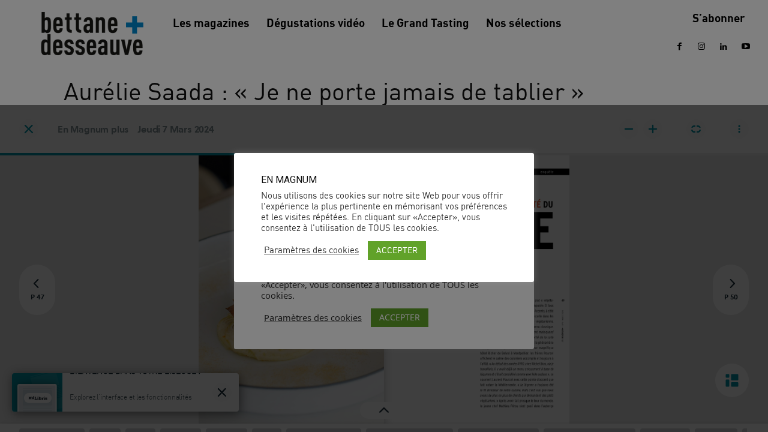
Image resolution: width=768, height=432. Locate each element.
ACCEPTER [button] (397, 250)
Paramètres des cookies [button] (311, 250)
